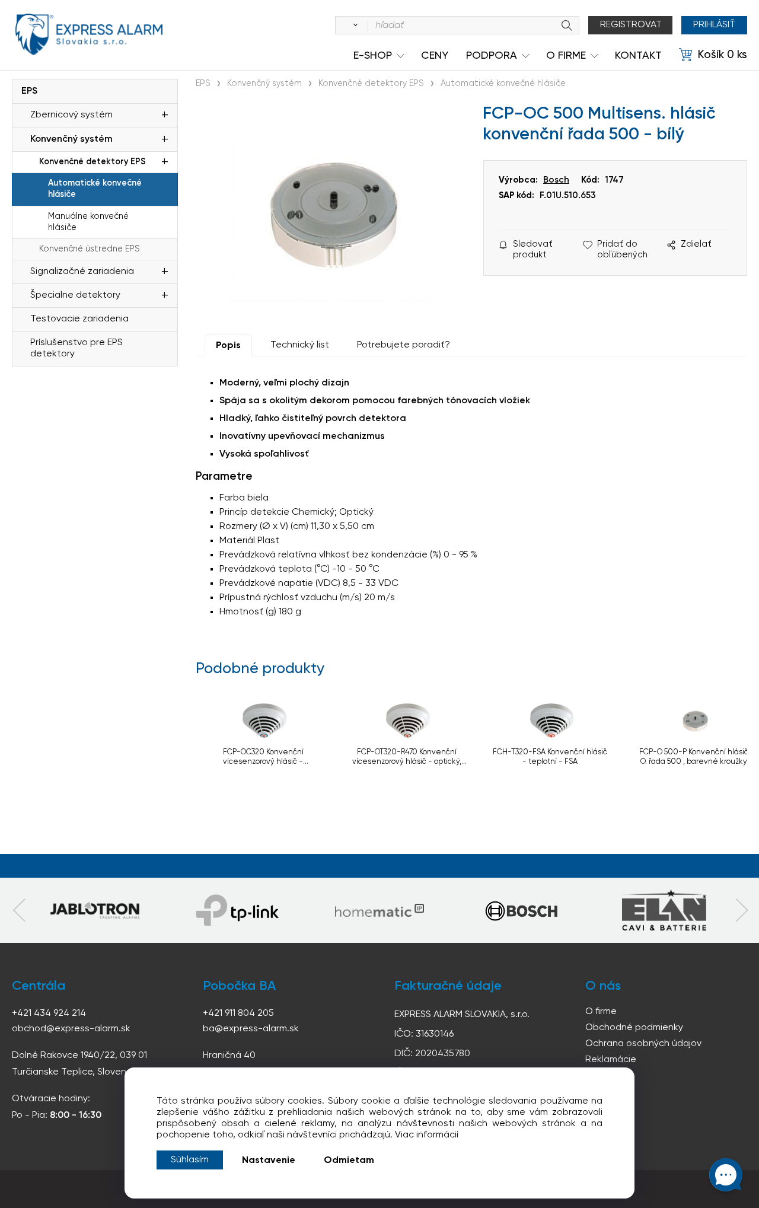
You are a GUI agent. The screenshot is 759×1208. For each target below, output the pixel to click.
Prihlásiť (714, 25)
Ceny (434, 55)
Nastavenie (268, 1160)
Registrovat (631, 25)
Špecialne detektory (75, 295)
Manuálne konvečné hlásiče (88, 222)
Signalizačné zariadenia (82, 271)
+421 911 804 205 (238, 1013)
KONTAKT (638, 55)
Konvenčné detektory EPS (92, 162)
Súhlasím (190, 1160)
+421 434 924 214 (49, 1013)
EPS (29, 91)
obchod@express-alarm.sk (71, 1029)
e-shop (372, 55)
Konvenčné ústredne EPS (89, 249)
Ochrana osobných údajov (643, 1043)
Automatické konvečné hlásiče (95, 189)
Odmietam (349, 1160)
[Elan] (664, 910)
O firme (601, 1011)
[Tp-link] (94, 910)
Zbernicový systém (71, 115)
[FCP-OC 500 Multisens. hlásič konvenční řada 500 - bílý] (333, 212)
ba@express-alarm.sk (251, 1029)
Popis (228, 345)
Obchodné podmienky (634, 1027)
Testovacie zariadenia (79, 319)
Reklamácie (610, 1059)
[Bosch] (522, 910)
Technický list (299, 345)
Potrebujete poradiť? (403, 345)
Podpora (491, 55)
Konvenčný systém (71, 139)
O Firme (566, 55)
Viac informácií (426, 1135)
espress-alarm (89, 34)
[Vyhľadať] (353, 25)
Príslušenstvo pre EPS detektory (76, 348)
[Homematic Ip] (379, 910)
